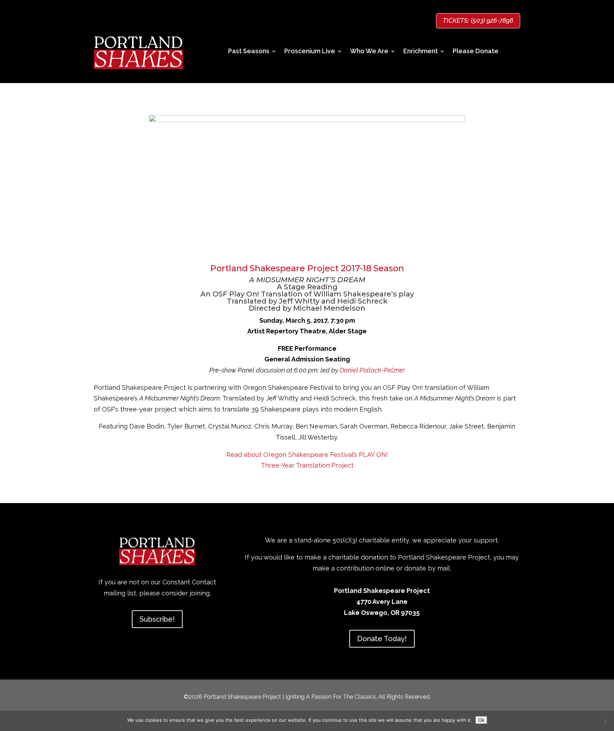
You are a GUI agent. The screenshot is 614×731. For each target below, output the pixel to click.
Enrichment (420, 52)
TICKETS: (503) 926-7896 (478, 20)
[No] (605, 721)
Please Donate (476, 52)
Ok (481, 720)
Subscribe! (157, 619)
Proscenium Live (309, 52)
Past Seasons (248, 52)
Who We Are (369, 52)
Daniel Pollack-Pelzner (372, 370)
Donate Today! (382, 638)
